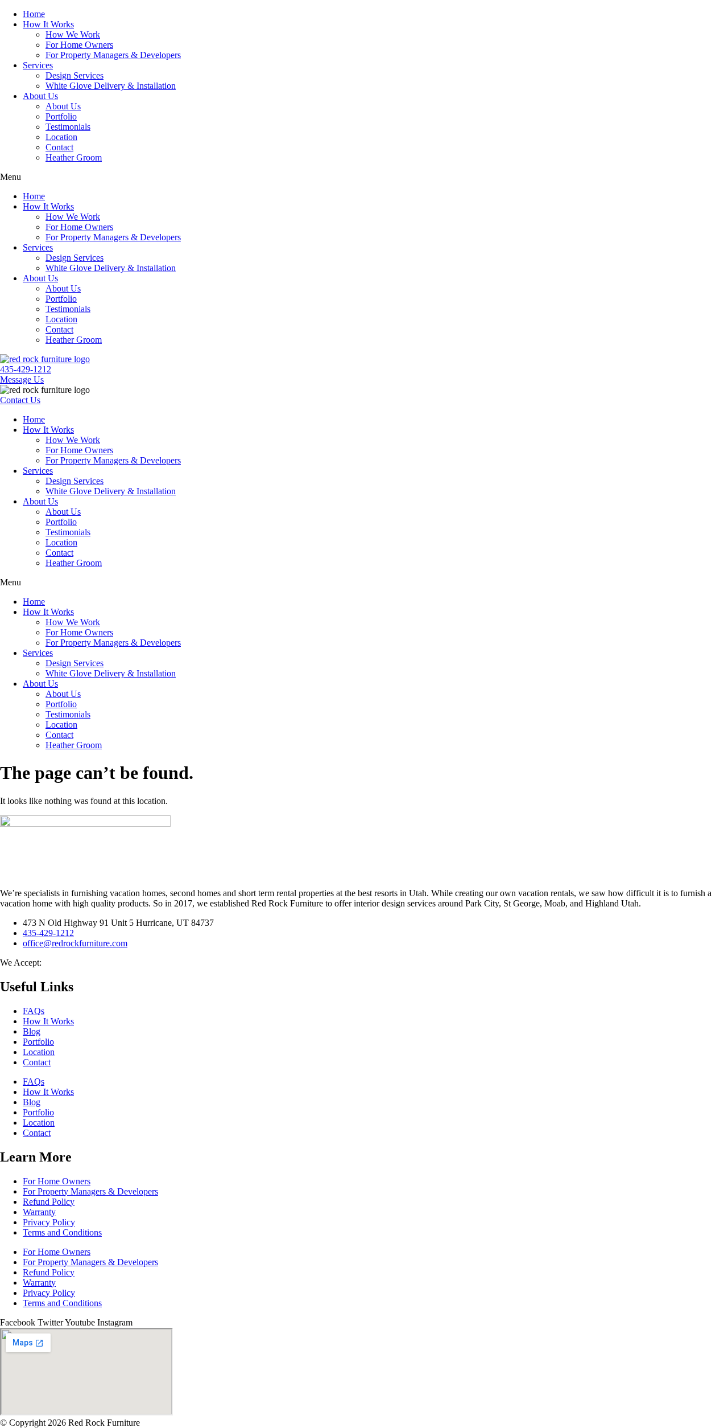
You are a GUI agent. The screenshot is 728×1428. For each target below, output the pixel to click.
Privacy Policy (49, 1222)
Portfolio (61, 116)
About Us (40, 96)
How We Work (73, 34)
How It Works (48, 24)
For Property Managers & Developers (113, 55)
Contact (59, 147)
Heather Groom (74, 157)
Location (61, 137)
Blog (31, 1031)
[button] (364, 177)
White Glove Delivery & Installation (111, 86)
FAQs (33, 1011)
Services (38, 65)
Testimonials (68, 127)
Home (34, 14)
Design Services (75, 75)
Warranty (39, 1212)
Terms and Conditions (62, 1232)
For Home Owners (79, 45)
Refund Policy (49, 1202)
